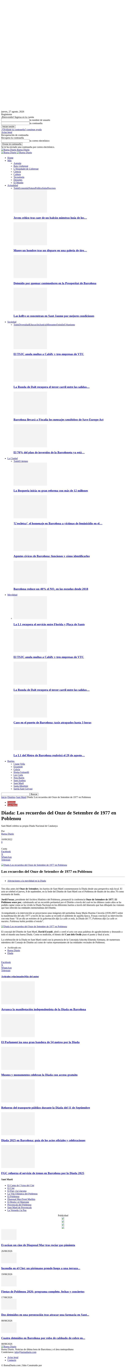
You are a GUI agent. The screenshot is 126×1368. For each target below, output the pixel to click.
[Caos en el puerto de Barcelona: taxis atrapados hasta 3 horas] (30, 716)
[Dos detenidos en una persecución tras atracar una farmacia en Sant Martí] (9, 1308)
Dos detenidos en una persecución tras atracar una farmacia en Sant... (45, 1314)
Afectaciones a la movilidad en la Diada (26, 880)
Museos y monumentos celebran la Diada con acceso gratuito (39, 1074)
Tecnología (19, 177)
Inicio (4, 797)
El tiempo (23, 461)
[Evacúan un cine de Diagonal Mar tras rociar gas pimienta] (9, 1239)
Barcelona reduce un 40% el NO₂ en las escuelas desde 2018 (51, 589)
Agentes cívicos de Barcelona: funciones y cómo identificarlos (52, 556)
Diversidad (24, 324)
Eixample (18, 766)
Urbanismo (69, 324)
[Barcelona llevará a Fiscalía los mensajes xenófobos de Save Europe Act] (30, 413)
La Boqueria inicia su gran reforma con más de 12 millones (51, 490)
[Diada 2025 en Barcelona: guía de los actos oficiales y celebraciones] (18, 1134)
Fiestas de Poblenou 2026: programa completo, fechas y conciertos (42, 1291)
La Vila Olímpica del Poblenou (22, 1193)
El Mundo (18, 182)
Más (9, 160)
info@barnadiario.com (25, 1352)
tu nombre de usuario (40, 120)
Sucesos (52, 188)
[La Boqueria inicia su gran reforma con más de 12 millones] (30, 484)
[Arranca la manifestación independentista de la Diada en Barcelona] (18, 1003)
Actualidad (12, 185)
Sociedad (11, 322)
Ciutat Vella (19, 764)
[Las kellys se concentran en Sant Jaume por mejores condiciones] (30, 310)
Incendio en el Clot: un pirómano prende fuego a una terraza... (40, 1268)
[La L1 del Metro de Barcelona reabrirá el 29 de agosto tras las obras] (30, 749)
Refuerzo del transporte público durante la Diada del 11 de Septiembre (45, 1107)
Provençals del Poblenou (19, 1204)
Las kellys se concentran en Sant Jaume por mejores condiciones (54, 315)
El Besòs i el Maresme (18, 1202)
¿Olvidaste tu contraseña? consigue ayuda (21, 129)
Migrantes (51, 324)
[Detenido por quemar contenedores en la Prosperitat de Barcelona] (30, 277)
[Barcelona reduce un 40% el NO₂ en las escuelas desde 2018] (30, 583)
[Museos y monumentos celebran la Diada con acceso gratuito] (18, 1069)
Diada (10, 953)
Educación (34, 324)
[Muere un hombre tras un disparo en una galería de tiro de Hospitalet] (30, 244)
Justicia (43, 324)
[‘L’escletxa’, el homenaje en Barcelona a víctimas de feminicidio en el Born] (30, 517)
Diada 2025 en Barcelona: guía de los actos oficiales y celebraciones (43, 1140)
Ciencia (17, 171)
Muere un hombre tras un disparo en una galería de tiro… (50, 250)
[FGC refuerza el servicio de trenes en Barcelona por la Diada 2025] (18, 1167)
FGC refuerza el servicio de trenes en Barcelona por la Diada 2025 (42, 1173)
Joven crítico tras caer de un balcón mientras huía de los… (50, 217)
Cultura (17, 174)
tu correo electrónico (39, 140)
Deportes (18, 180)
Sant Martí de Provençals (19, 1207)
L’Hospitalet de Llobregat (26, 168)
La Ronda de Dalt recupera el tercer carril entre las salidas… (52, 387)
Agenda (17, 163)
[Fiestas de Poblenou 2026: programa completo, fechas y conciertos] (9, 1285)
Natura (31, 188)
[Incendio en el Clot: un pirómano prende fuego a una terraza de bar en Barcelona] (9, 1262)
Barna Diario (7, 834)
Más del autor (31, 976)
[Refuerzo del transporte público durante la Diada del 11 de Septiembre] (18, 1101)
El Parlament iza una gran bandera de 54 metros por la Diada (40, 1042)
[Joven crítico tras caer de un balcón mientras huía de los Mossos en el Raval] (30, 211)
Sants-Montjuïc (21, 786)
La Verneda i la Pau (16, 1210)
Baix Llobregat (21, 166)
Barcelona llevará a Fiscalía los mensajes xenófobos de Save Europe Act (58, 419)
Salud (45, 188)
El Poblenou (13, 1196)
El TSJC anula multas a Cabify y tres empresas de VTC (49, 354)
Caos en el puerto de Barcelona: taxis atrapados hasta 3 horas (52, 722)
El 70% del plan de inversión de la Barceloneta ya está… (49, 452)
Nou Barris (19, 777)
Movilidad (12, 594)
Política (38, 188)
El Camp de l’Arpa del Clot (20, 1185)
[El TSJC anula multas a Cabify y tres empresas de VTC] (30, 348)
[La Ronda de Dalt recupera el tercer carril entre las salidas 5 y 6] (30, 381)
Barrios (10, 761)
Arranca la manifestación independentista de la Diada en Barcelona (43, 1009)
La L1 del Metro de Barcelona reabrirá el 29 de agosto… (49, 755)
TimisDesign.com (50, 1365)
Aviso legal (6, 132)
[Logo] (9, 152)
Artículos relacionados (12, 976)
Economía (23, 188)
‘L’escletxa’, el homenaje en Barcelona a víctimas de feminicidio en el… (58, 523)
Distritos (11, 797)
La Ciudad (12, 458)
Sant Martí (19, 783)
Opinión (60, 324)
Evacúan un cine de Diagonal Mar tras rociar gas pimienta (38, 1245)
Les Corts (18, 775)
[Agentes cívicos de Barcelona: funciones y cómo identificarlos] (30, 550)
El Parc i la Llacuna (16, 1191)
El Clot (10, 1188)
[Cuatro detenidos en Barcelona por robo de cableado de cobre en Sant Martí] (9, 1332)
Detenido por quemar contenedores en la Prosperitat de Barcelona (55, 283)
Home (10, 157)
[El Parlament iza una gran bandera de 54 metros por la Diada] (18, 1036)
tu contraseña (36, 123)
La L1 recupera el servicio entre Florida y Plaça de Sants (49, 624)
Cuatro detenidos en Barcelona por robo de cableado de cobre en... (43, 1338)
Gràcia (17, 769)
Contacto (11, 1360)
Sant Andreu (20, 780)
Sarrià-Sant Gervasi (23, 788)
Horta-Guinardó (21, 772)
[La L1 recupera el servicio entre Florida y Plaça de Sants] (30, 618)
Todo (16, 188)
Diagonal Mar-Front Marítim (21, 1199)
